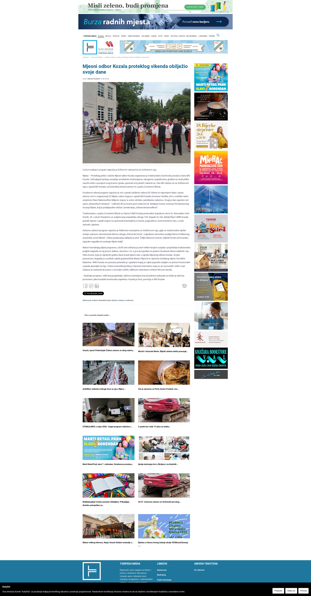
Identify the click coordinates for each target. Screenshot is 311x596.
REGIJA (108, 36)
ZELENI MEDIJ (191, 36)
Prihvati (303, 591)
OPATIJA (116, 36)
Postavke (278, 591)
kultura (115, 300)
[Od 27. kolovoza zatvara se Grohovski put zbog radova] (164, 487)
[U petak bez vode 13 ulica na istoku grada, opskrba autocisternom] (164, 412)
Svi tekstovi (199, 570)
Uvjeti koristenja (164, 580)
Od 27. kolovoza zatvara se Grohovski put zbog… (159, 502)
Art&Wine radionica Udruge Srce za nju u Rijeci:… (104, 389)
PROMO (212, 36)
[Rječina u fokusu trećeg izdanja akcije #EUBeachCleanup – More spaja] (164, 534)
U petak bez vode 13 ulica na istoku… (154, 426)
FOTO (160, 36)
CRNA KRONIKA (134, 36)
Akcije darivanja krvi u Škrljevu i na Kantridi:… (158, 464)
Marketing (161, 575)
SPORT (123, 36)
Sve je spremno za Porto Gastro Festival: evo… (158, 389)
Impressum (162, 570)
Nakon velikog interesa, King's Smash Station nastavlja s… (108, 542)
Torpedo (86, 57)
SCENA (154, 36)
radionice (129, 300)
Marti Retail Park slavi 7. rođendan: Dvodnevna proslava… (108, 464)
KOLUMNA (146, 36)
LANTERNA (203, 36)
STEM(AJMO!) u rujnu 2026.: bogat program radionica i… (107, 426)
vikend (95, 300)
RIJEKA (101, 36)
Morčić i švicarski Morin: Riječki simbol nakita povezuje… (163, 351)
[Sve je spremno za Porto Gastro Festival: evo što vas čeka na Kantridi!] (164, 377)
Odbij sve (291, 591)
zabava (122, 300)
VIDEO (166, 36)
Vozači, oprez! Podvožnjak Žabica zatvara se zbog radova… (108, 350)
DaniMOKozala (105, 300)
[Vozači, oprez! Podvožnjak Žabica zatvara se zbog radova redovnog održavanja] (108, 334)
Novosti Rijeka (97, 57)
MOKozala (87, 300)
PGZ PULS (174, 36)
